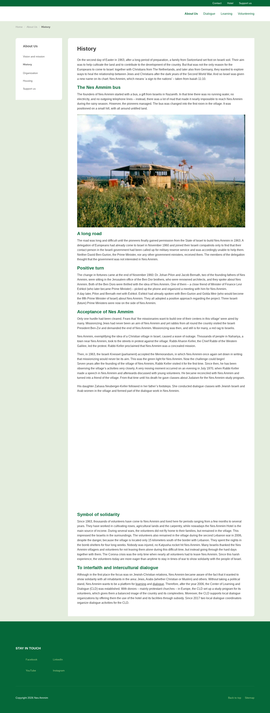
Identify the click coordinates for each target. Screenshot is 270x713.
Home (19, 26)
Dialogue (209, 13)
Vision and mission (34, 56)
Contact (217, 3)
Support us (245, 3)
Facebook (31, 659)
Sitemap (249, 697)
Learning (226, 13)
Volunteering (246, 13)
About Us (191, 13)
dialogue (158, 584)
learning (141, 584)
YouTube (31, 670)
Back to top (234, 697)
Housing (28, 80)
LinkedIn (58, 659)
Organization (30, 73)
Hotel (230, 3)
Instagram (59, 670)
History (27, 64)
